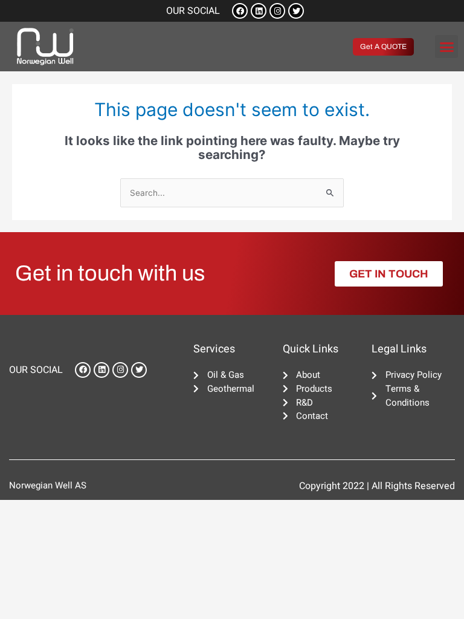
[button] (446, 46)
